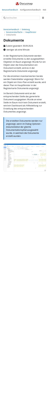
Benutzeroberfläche (14, 32)
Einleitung (26, 29)
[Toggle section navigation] (43, 18)
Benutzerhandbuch (11, 29)
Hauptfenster (30, 32)
